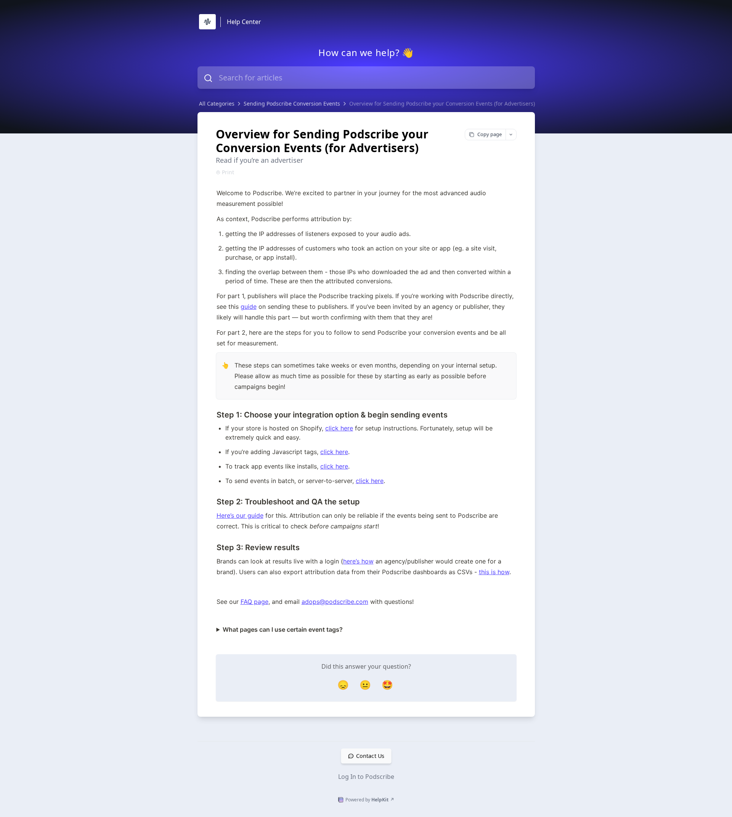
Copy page (489, 134)
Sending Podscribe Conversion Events (292, 103)
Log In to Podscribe (366, 776)
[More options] (511, 134)
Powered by (369, 799)
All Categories (216, 103)
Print (228, 172)
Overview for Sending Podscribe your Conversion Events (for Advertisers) (442, 103)
